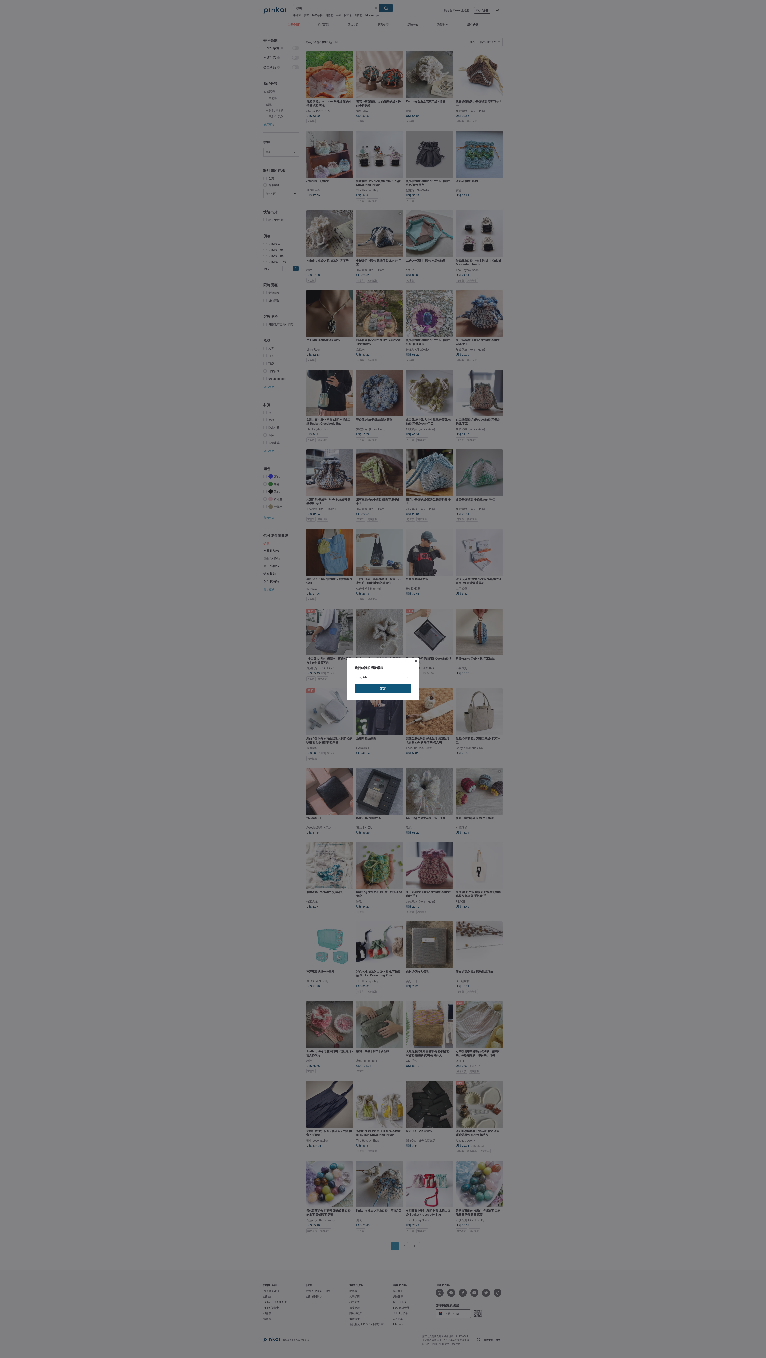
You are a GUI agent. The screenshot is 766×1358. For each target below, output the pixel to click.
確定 (383, 688)
